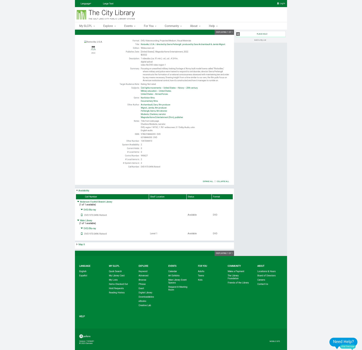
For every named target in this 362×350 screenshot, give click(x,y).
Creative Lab (145, 305)
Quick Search (115, 271)
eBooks (142, 301)
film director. (154, 111)
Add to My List (260, 40)
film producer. (156, 105)
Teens (201, 275)
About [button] (194, 26)
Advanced (143, 275)
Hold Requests (116, 288)
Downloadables (146, 296)
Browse (142, 279)
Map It (81, 244)
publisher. (162, 117)
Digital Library (145, 292)
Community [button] (172, 26)
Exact (141, 288)
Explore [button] (108, 26)
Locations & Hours (266, 271)
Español (83, 275)
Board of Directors (266, 275)
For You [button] (149, 26)
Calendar (172, 271)
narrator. (153, 114)
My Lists (113, 279)
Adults (201, 271)
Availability (83, 190)
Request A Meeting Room (177, 288)
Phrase (142, 284)
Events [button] (128, 26)
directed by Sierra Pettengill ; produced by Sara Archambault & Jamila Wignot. (183, 44)
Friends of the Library (238, 282)
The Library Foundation (233, 277)
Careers (261, 279)
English (82, 271)
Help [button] (212, 26)
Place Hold (262, 34)
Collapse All (223, 181)
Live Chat (343, 343)
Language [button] (84, 266)
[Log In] (278, 3)
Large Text (108, 3)
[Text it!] (82, 215)
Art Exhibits (174, 275)
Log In (282, 3)
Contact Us (262, 284)
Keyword (143, 271)
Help (82, 316)
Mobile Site (275, 341)
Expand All (208, 181)
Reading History (117, 292)
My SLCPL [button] (86, 26)
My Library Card (116, 275)
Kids (200, 279)
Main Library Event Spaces (177, 281)
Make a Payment (236, 271)
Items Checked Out (118, 284)
